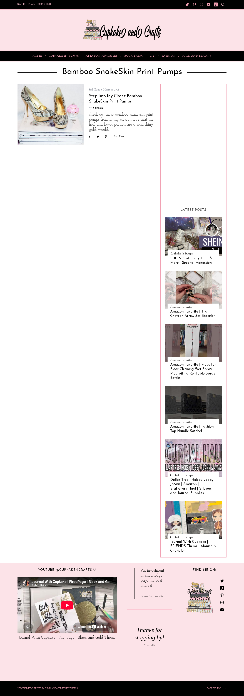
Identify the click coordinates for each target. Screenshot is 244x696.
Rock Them (94, 90)
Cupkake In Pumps (181, 253)
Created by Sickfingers (65, 688)
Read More (119, 136)
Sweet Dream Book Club (34, 4)
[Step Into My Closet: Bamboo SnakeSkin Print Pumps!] (51, 114)
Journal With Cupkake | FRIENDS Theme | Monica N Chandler (193, 546)
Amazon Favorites (181, 307)
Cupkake (98, 107)
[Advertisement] (179, 142)
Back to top (214, 688)
